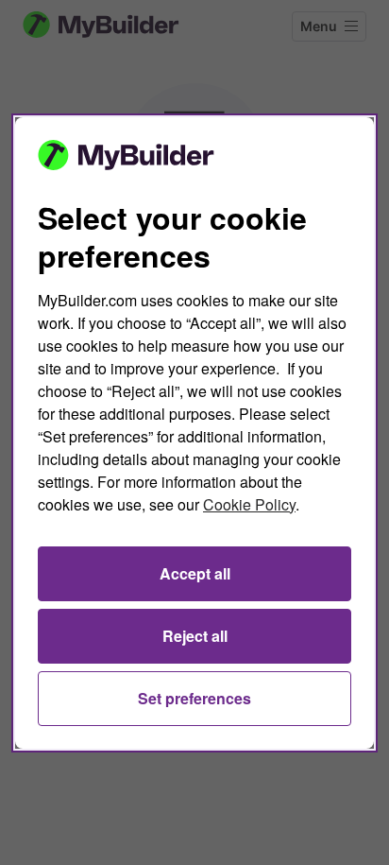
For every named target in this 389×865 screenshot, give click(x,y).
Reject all (195, 636)
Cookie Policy (249, 504)
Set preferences (194, 698)
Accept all (195, 573)
